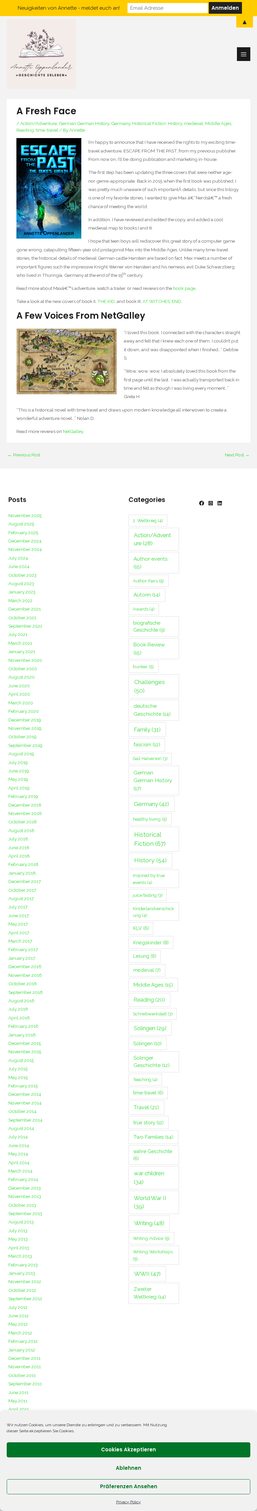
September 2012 (25, 1298)
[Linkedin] (219, 503)
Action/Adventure (38, 123)
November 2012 (24, 1281)
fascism (147, 745)
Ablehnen (128, 1467)
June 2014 (18, 1145)
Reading (25, 130)
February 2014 (23, 1179)
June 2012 (18, 1315)
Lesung (144, 956)
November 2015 (24, 1051)
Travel (146, 1107)
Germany (120, 123)
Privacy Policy (128, 1502)
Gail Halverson (150, 758)
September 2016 (25, 992)
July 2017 (17, 906)
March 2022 (20, 600)
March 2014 (20, 1171)
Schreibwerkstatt (153, 1013)
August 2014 (21, 1128)
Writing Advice (151, 1238)
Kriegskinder (151, 942)
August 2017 (21, 898)
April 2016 (19, 1017)
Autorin (147, 595)
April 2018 (19, 856)
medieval (193, 123)
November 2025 (24, 515)
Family (147, 729)
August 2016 (21, 1000)
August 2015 (21, 1060)
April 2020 (19, 694)
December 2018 (24, 805)
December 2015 (24, 1043)
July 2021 (17, 634)
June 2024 (18, 566)
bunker (143, 666)
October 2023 (22, 575)
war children (149, 1177)
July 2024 (18, 558)
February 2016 (23, 1026)
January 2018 (22, 873)
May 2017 (18, 924)
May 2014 (18, 1153)
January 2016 (22, 1034)
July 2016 (18, 1009)
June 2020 (19, 685)
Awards (144, 609)
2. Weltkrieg (148, 520)
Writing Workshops (153, 1255)
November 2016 (25, 975)
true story (148, 1122)
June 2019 (18, 770)
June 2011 (18, 1392)
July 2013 (17, 1230)
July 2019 (18, 762)
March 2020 (20, 702)
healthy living (150, 819)
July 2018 (18, 838)
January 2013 (21, 1273)
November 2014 (24, 1103)
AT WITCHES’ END (162, 301)
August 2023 (21, 583)
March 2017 (20, 941)
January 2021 (21, 651)
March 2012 (20, 1332)
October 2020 (22, 668)
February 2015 (23, 1085)
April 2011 (18, 1409)
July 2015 (17, 1068)
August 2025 (21, 523)
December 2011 (24, 1358)
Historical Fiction (149, 123)
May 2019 (18, 779)
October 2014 (22, 1111)
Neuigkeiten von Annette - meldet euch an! (69, 8)
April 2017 (18, 932)
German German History (84, 123)
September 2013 (25, 1213)
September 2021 (25, 626)
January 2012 (21, 1349)
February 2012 (23, 1341)
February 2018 (23, 864)
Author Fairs (148, 580)
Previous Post (23, 454)
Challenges (149, 686)
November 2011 (24, 1366)
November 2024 (25, 549)
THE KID (106, 301)
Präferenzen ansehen (128, 1486)
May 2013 (18, 1239)
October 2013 (22, 1205)
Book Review (149, 648)
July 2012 (17, 1307)
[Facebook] (201, 503)
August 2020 (21, 677)
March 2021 (20, 643)
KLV (141, 928)
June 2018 (18, 847)
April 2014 (18, 1162)
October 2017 (22, 890)
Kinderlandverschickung (153, 912)
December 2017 (24, 881)
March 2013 (20, 1256)
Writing (149, 1223)
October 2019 (22, 736)
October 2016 (22, 983)
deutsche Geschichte (152, 710)
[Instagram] (210, 503)
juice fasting (148, 895)
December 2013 (24, 1188)
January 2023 (21, 591)
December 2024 (24, 541)
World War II (150, 1202)
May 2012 (18, 1324)
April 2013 (18, 1247)
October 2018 (22, 821)
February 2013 (23, 1264)
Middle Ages (218, 123)
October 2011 (22, 1375)
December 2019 (24, 719)
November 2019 (24, 728)
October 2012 (22, 1290)
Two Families (153, 1137)
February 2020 (23, 711)
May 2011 (17, 1400)
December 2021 (24, 609)
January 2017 (21, 958)
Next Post (237, 454)
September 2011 (25, 1383)
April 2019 (18, 788)
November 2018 (25, 813)
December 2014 (24, 1094)
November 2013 (24, 1196)
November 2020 (25, 660)
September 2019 (25, 745)
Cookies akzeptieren (128, 1449)
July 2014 (18, 1136)
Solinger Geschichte (152, 1062)
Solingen (150, 1028)
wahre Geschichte (152, 1155)
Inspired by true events (149, 879)
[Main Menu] (244, 54)
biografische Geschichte (149, 626)
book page (184, 288)
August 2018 (21, 830)
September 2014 (25, 1120)
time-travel (47, 130)
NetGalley (73, 431)
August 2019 (21, 753)
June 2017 (18, 915)
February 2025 (23, 532)
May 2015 (18, 1077)
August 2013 (21, 1221)
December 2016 (24, 966)
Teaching (145, 1079)
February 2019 (23, 796)
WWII (147, 1273)
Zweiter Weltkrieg (150, 1293)
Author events (151, 563)
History (175, 123)
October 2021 (22, 617)
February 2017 (23, 949)
